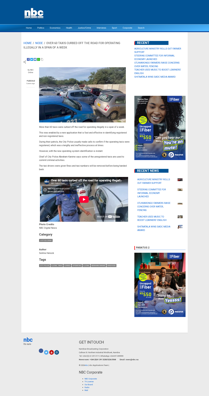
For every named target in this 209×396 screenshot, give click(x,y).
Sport (114, 28)
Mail (86, 390)
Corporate (127, 28)
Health (69, 28)
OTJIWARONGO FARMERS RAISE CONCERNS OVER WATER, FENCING (153, 207)
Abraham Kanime (98, 266)
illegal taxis (56, 266)
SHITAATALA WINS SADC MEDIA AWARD (155, 76)
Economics (55, 28)
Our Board (89, 384)
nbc (28, 339)
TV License (89, 382)
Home (29, 28)
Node (39, 43)
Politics (40, 28)
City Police (44, 266)
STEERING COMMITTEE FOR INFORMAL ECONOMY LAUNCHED (151, 193)
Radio (87, 387)
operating (77, 266)
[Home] (34, 13)
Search (141, 28)
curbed (67, 266)
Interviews (101, 28)
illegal (86, 266)
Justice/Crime (84, 28)
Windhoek (111, 266)
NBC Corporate (91, 379)
